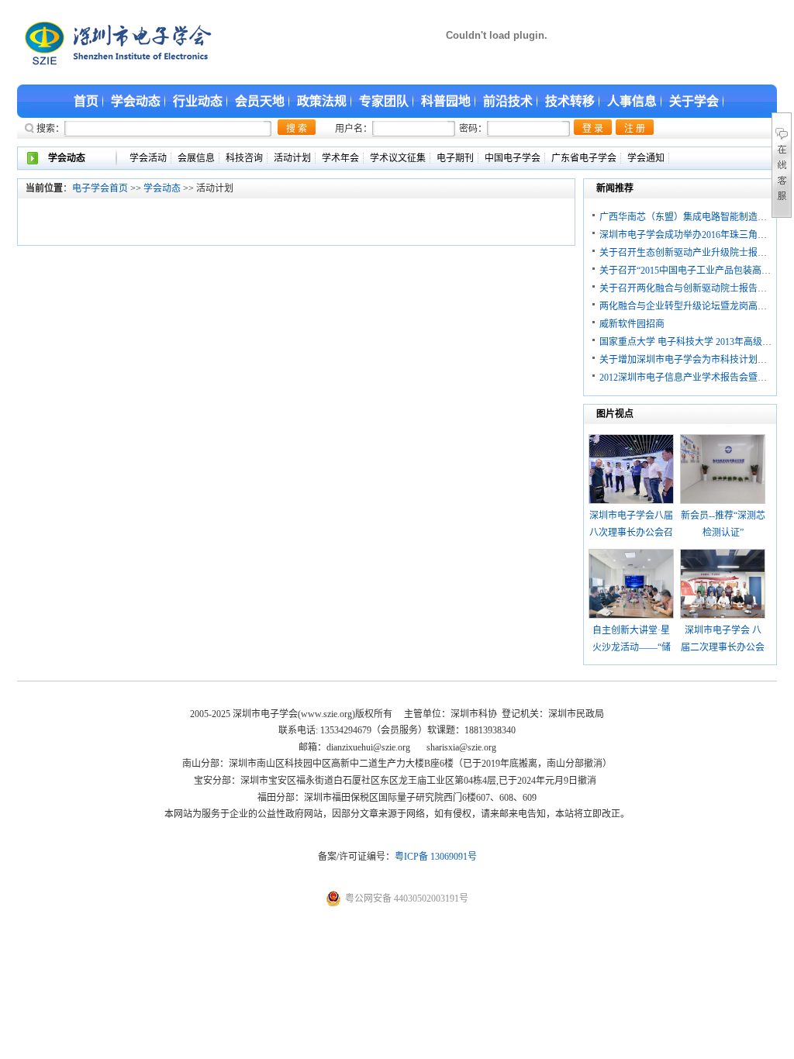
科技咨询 (244, 158)
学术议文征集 (398, 158)
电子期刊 (455, 158)
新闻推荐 (614, 188)
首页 (86, 101)
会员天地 (260, 101)
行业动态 (198, 101)
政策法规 (322, 101)
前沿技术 (508, 101)
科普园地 (446, 101)
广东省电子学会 (583, 158)
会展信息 (196, 158)
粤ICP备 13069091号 (436, 856)
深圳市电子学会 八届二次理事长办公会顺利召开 (723, 647)
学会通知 (646, 158)
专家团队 (384, 101)
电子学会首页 (100, 188)
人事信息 (632, 101)
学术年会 (340, 158)
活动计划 (292, 158)
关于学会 (694, 101)
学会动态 (136, 101)
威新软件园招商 (632, 324)
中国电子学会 (512, 158)
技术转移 (570, 101)
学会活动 (148, 158)
